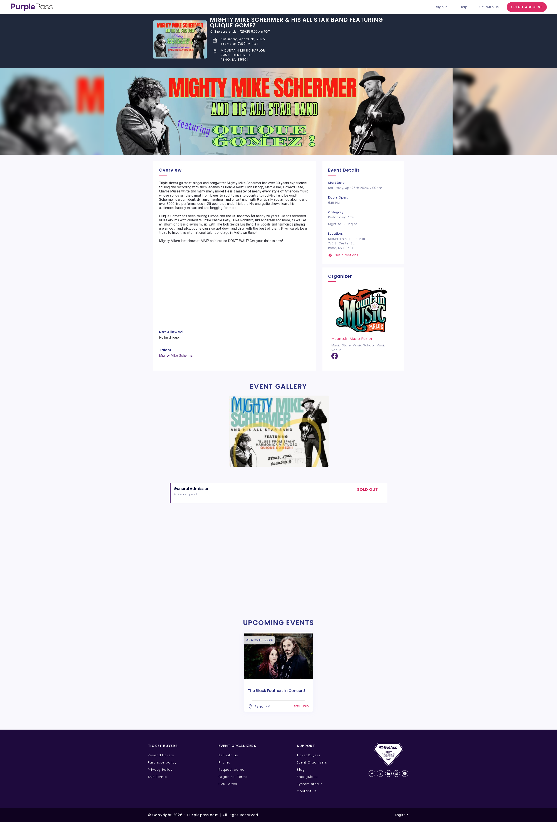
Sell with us (489, 7)
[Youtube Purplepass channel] (405, 773)
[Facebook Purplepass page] (372, 773)
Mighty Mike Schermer (176, 355)
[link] (363, 255)
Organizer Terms (233, 777)
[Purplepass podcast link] (396, 773)
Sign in (442, 7)
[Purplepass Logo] (31, 7)
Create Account (526, 7)
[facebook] (334, 357)
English (400, 815)
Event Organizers (312, 762)
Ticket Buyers (308, 755)
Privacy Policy (160, 769)
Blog (301, 769)
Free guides (307, 777)
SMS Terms (157, 777)
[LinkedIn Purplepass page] (388, 773)
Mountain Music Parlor (352, 338)
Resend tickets (161, 755)
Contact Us (307, 791)
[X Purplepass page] (380, 773)
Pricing (224, 762)
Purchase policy (162, 762)
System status (309, 784)
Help (463, 7)
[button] (307, 55)
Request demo (231, 769)
